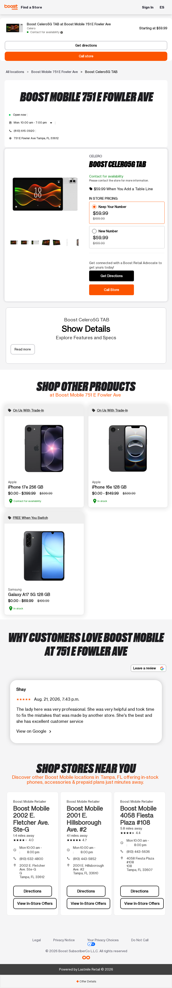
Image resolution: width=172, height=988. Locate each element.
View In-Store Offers (35, 903)
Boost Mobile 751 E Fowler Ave (54, 72)
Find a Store (31, 7)
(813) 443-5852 (84, 859)
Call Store (111, 290)
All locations (15, 72)
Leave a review (145, 668)
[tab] (86, 981)
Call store (86, 56)
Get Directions (112, 276)
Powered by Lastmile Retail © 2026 (86, 969)
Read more (23, 349)
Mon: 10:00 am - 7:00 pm (34, 123)
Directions (32, 891)
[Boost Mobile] (11, 7)
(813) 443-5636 (138, 852)
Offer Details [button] (86, 981)
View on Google (34, 731)
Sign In (147, 7)
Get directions (86, 45)
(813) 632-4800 (31, 859)
